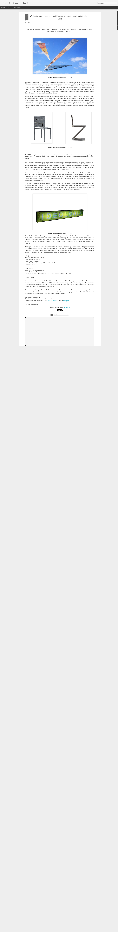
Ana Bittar (67, 307)
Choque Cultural (52, 301)
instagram (66, 301)
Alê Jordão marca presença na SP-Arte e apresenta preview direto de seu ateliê (60, 17)
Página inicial (17, 7)
